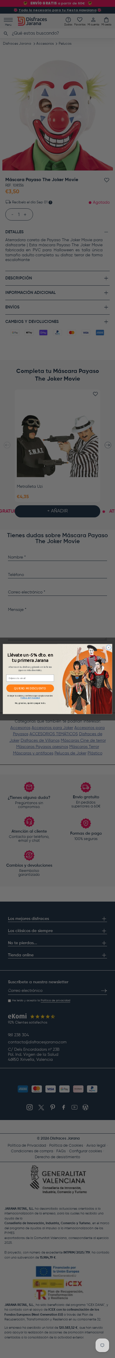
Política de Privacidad (30, 697)
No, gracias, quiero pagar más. (30, 703)
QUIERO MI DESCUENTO (30, 688)
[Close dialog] (108, 647)
